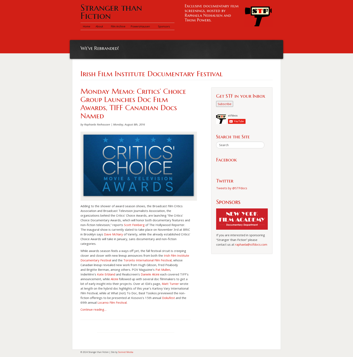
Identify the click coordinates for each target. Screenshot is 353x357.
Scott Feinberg (134, 225)
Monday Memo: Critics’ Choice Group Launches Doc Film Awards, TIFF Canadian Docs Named (133, 103)
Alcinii (114, 279)
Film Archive (118, 26)
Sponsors (164, 26)
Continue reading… (93, 309)
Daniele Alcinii (150, 274)
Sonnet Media (125, 352)
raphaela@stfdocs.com (251, 244)
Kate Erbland (106, 274)
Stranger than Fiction (111, 12)
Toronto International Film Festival (147, 260)
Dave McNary (113, 234)
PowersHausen (141, 26)
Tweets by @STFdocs (231, 188)
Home (86, 26)
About (100, 26)
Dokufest (168, 298)
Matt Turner (170, 284)
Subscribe (224, 104)
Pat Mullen (162, 269)
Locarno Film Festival (112, 302)
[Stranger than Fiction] (258, 15)
